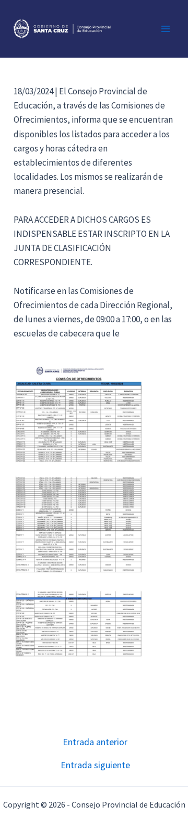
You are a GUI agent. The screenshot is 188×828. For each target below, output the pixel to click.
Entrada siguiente (95, 765)
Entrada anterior (95, 742)
